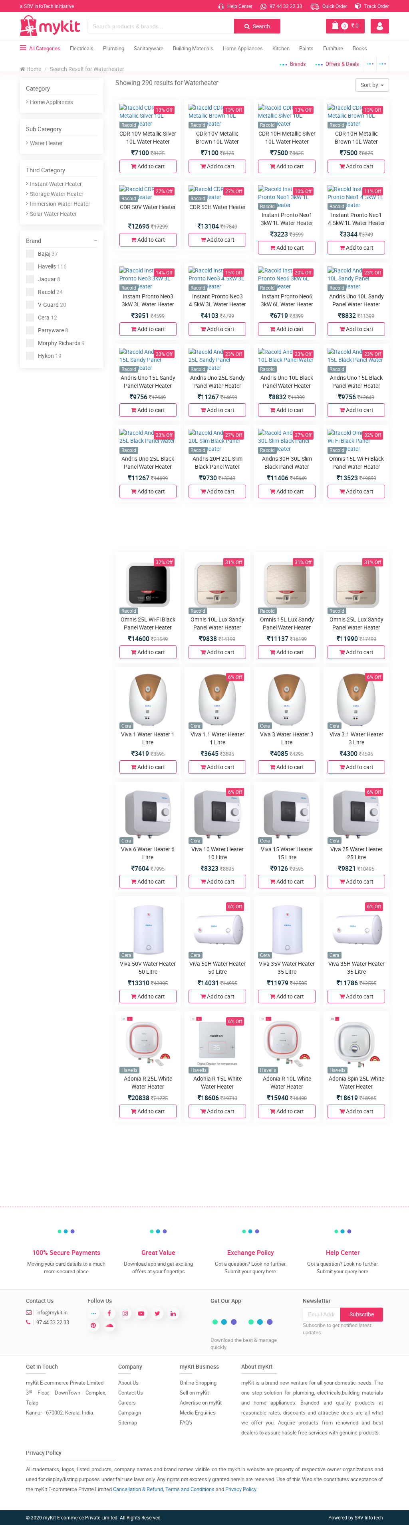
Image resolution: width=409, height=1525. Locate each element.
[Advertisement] (80, 428)
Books (360, 48)
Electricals (81, 48)
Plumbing (113, 48)
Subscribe (361, 1314)
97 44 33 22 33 (285, 6)
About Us (128, 1382)
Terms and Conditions (189, 1489)
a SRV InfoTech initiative (47, 6)
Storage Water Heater (56, 193)
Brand (33, 241)
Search (261, 26)
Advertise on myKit (201, 1402)
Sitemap (127, 1422)
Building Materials (193, 48)
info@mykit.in (52, 1312)
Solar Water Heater (53, 213)
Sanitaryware (148, 48)
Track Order (376, 6)
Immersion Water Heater (60, 203)
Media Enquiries (198, 1412)
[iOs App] (383, 63)
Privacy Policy (240, 1489)
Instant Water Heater (56, 183)
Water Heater (46, 143)
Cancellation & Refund (138, 1489)
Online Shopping (198, 1382)
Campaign (129, 1412)
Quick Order (334, 6)
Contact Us (130, 1392)
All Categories (44, 48)
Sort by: (371, 85)
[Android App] (370, 63)
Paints (306, 48)
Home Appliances (243, 48)
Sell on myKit (194, 1392)
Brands (298, 63)
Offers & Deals (342, 63)
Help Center (239, 6)
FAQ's (186, 1422)
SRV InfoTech (369, 1517)
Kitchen (281, 48)
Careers (127, 1402)
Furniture (333, 48)
